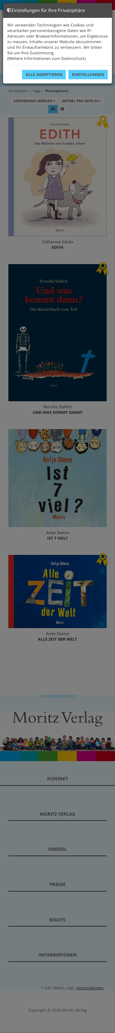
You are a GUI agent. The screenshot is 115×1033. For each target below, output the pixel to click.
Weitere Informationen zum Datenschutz (46, 58)
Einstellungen (88, 74)
